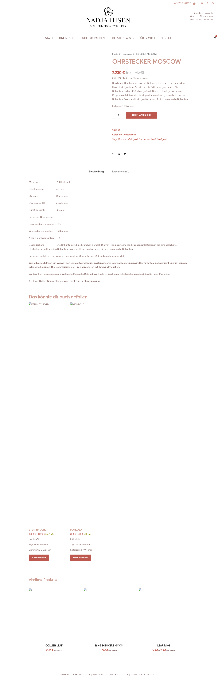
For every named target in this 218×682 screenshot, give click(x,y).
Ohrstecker (144, 139)
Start (49, 38)
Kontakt (167, 38)
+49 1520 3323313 (182, 3)
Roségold (162, 139)
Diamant (122, 139)
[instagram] (213, 3)
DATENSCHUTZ (119, 674)
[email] (202, 3)
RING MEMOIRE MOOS (109, 645)
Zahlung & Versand (144, 674)
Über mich (147, 38)
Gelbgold (133, 139)
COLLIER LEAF (54, 645)
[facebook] (207, 3)
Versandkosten (140, 78)
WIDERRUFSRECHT (71, 674)
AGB (87, 674)
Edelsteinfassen (123, 38)
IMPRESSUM (100, 674)
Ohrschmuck (125, 54)
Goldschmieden (93, 38)
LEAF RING (163, 645)
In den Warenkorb (141, 115)
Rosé (153, 139)
